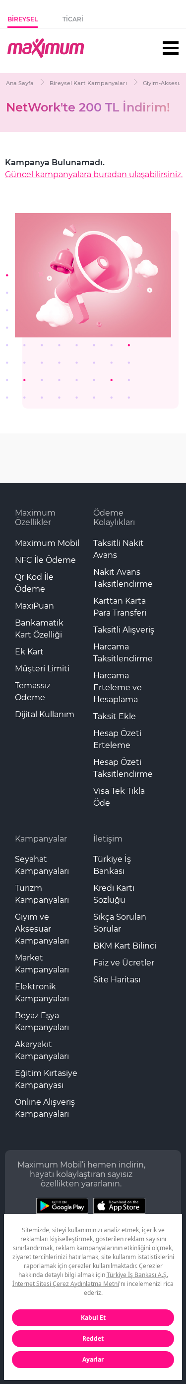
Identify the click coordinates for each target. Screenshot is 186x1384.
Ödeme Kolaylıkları (114, 517)
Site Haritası (116, 979)
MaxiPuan (34, 606)
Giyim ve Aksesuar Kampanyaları (42, 929)
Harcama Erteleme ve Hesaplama (117, 687)
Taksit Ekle (114, 716)
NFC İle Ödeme (45, 560)
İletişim (108, 839)
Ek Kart (29, 651)
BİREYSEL (22, 19)
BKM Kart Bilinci (124, 946)
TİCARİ (72, 19)
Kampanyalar (41, 839)
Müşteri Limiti (42, 668)
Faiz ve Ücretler (123, 962)
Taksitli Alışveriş (123, 630)
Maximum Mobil (47, 543)
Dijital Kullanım (44, 714)
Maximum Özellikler (35, 517)
